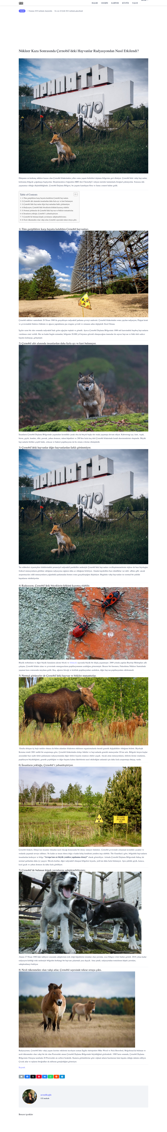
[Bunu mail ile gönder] (21, 1076)
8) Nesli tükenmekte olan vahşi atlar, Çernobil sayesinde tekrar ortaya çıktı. (49, 220)
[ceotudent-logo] (21, 3)
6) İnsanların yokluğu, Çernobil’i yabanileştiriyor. (40, 213)
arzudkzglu (46, 1094)
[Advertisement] (83, 30)
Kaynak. (22, 1067)
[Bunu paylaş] (27, 1076)
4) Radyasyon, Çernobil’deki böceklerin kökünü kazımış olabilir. (45, 207)
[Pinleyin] (39, 1076)
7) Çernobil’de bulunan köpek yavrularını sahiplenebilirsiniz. (44, 216)
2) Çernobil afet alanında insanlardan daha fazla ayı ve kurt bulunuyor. (47, 201)
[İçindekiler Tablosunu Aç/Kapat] (74, 194)
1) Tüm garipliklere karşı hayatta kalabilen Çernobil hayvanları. (45, 198)
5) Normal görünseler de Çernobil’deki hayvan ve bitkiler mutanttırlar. (47, 210)
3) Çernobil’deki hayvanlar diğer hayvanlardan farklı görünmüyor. (46, 204)
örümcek (73, 662)
